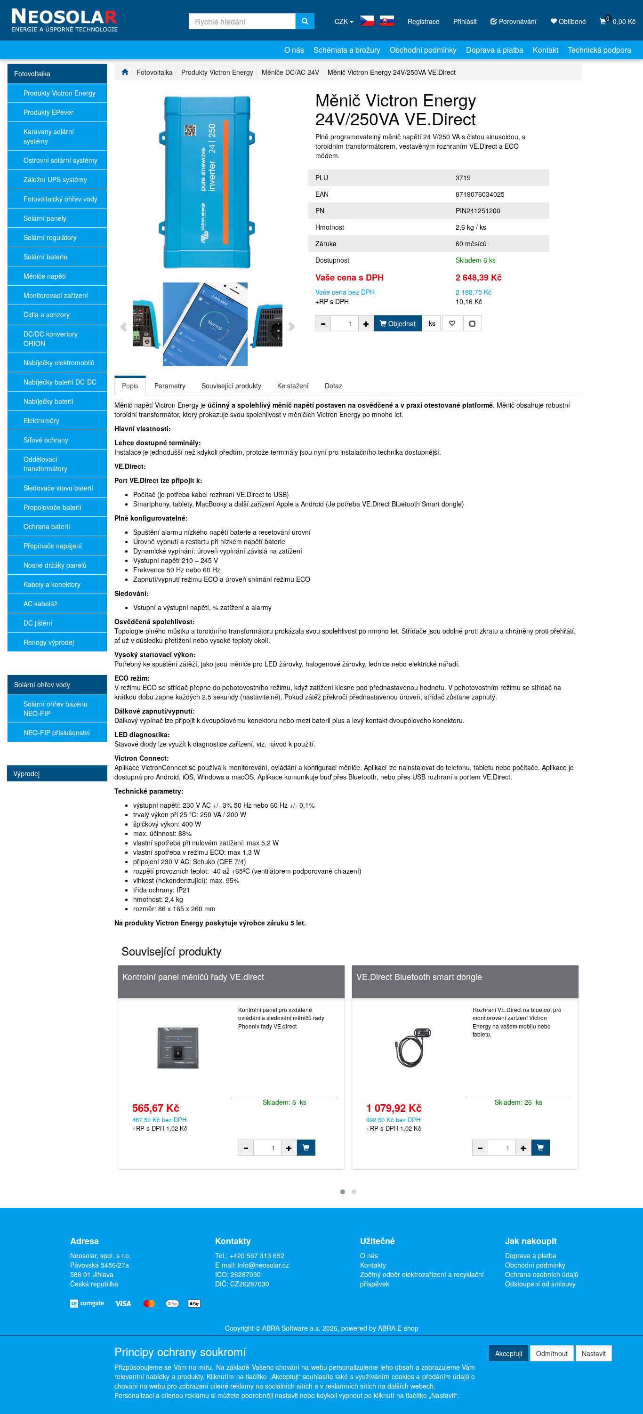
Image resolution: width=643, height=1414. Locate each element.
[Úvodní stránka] (124, 72)
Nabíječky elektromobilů (59, 362)
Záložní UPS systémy (55, 179)
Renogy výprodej (49, 642)
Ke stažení (293, 385)
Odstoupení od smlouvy (540, 1283)
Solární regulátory (50, 237)
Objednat (401, 323)
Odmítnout (552, 1353)
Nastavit (594, 1353)
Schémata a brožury (346, 49)
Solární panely (45, 218)
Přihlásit (465, 21)
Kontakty (373, 1264)
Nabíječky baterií (48, 401)
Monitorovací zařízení (56, 295)
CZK (342, 21)
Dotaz (333, 385)
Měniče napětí (45, 276)
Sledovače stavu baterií (58, 487)
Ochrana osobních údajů (542, 1274)
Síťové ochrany (46, 439)
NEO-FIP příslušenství (57, 732)
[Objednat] (306, 1148)
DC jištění (38, 622)
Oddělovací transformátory (45, 463)
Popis (130, 385)
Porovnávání (517, 21)
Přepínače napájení (53, 545)
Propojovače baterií (52, 507)
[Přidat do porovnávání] (472, 323)
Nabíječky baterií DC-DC (60, 381)
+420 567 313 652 (257, 1255)
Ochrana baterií (47, 526)
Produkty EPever (48, 112)
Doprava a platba (494, 49)
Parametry (169, 385)
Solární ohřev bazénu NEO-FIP (56, 708)
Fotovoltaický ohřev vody (60, 198)
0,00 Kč (620, 20)
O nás (294, 49)
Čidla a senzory (47, 314)
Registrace (424, 21)
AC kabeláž (40, 603)
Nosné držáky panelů (55, 565)
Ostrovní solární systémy (60, 160)
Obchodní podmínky (423, 49)
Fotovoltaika (32, 73)
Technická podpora (599, 49)
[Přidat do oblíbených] (451, 323)
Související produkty (231, 385)
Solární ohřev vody (42, 684)
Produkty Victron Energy (60, 92)
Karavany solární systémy (49, 136)
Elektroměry (41, 420)
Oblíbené (571, 21)
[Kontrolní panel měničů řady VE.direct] (178, 1048)
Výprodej (26, 773)
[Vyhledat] (305, 21)
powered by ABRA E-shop (379, 1328)
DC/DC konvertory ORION (51, 338)
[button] (342, 1192)
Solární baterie (45, 256)
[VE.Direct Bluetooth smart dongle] (412, 1048)
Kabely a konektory (52, 584)
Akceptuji (508, 1353)
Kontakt (545, 49)
